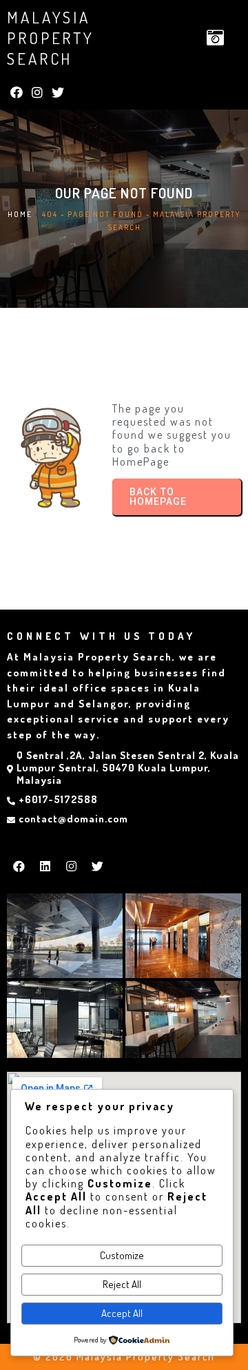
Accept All (122, 1313)
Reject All (122, 1284)
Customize (122, 1255)
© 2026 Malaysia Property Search (124, 1356)
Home (20, 214)
